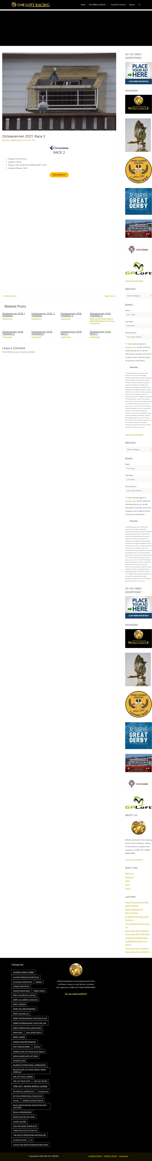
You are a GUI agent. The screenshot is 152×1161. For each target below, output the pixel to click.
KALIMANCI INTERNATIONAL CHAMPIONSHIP (29, 1065)
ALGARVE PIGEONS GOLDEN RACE (26, 977)
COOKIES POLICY (95, 1156)
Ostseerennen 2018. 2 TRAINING (43, 314)
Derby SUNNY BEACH (34, 1032)
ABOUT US (129, 873)
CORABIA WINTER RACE (21, 986)
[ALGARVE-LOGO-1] (138, 201)
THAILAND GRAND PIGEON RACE (25, 1126)
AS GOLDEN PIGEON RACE (22, 982)
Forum (127, 889)
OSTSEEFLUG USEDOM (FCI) (23, 1091)
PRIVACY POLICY (110, 1156)
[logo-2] (138, 250)
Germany (5, 140)
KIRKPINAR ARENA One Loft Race (102, 321)
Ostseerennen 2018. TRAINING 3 (71, 314)
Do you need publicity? (134, 859)
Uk (31, 1140)
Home (127, 885)
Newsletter (129, 877)
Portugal (16, 1100)
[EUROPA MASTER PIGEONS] (138, 229)
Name (127, 310)
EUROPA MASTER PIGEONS (24, 1042)
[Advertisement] (76, 26)
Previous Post (10, 296)
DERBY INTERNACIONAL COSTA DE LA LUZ (30, 1018)
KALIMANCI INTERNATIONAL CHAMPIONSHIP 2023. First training (136, 941)
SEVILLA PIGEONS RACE (22, 1112)
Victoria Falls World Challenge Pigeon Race (30, 1145)
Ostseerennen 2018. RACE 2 (100, 332)
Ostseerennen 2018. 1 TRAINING (13, 314)
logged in (16, 352)
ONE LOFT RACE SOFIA (21, 1081)
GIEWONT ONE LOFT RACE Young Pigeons (28, 1051)
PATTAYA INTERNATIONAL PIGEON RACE (27, 1096)
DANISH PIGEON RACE (21, 991)
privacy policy (130, 347)
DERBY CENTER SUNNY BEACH (101, 319)
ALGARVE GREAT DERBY (23, 972)
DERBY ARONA (39, 991)
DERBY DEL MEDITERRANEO (24, 1009)
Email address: (131, 333)
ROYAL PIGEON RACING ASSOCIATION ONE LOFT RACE (29, 1106)
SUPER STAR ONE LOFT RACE (24, 1117)
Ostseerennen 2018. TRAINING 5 (12, 332)
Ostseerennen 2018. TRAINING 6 (42, 332)
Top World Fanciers (20, 1140)
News (127, 881)
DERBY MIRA (17, 1032)
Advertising (123, 1156)
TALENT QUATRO (19, 1121)
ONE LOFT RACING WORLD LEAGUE (30, 1086)
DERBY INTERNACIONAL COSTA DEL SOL (30, 1023)
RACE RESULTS (59, 175)
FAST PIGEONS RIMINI (21, 1047)
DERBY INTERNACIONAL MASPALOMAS (27, 1028)
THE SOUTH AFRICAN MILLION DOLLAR (29, 1135)
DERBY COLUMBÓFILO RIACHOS (25, 1000)
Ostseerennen (15, 140)
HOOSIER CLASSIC (19, 1060)
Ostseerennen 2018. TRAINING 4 (100, 314)
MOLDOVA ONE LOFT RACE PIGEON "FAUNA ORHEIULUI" (29, 1071)
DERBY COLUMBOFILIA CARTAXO (24, 995)
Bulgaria (39, 982)
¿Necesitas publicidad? (134, 281)
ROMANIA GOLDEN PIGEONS (33, 1100)
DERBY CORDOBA (19, 1004)
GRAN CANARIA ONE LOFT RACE (25, 1056)
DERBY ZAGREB (19, 1037)
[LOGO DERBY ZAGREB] (138, 170)
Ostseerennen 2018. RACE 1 (71, 332)
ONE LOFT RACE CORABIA (23, 1076)
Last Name (129, 321)
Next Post (110, 296)
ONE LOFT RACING (40, 1081)
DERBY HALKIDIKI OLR (21, 1013)
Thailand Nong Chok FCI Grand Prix (25, 1130)
